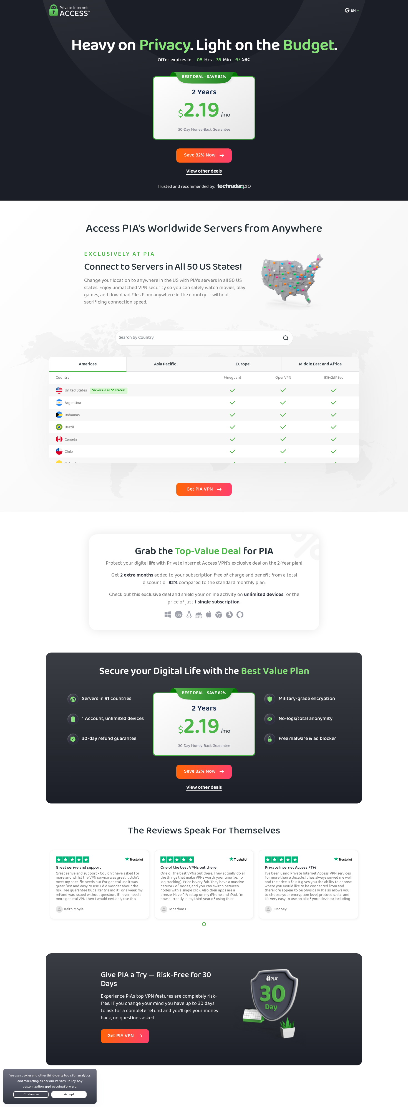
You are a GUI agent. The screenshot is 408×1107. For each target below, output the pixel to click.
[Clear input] (285, 338)
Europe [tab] (243, 364)
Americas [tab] (88, 364)
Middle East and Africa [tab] (320, 364)
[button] (204, 924)
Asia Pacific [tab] (165, 364)
